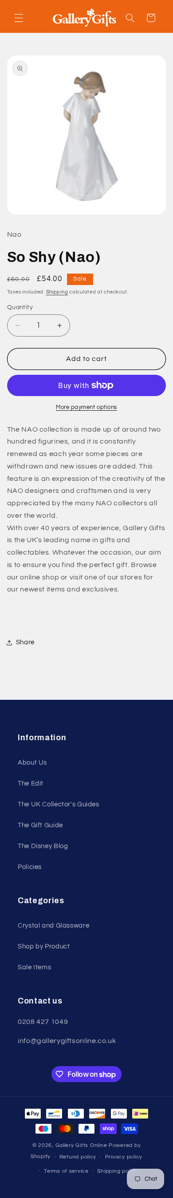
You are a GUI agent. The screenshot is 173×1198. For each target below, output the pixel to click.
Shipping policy (117, 1171)
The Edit (30, 783)
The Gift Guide (40, 825)
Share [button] (25, 642)
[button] (18, 18)
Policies (30, 867)
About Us (32, 762)
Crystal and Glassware (53, 925)
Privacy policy (123, 1156)
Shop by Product (44, 946)
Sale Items (34, 967)
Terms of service (66, 1171)
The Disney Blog (43, 846)
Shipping (57, 292)
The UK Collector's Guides (58, 804)
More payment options (86, 407)
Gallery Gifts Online (82, 1145)
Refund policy (78, 1156)
